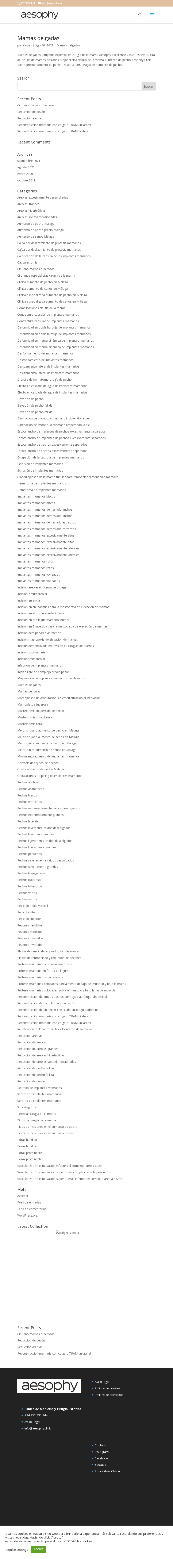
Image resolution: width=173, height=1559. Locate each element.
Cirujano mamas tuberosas (35, 105)
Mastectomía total (30, 724)
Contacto (101, 1445)
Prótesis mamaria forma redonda (40, 977)
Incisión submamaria (31, 652)
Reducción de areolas (32, 1042)
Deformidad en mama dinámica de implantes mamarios (55, 340)
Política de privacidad (109, 1395)
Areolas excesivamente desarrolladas (42, 197)
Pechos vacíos (27, 893)
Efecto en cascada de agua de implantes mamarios (52, 386)
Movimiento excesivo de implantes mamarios (48, 756)
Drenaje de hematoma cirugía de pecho (44, 379)
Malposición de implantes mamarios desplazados (51, 678)
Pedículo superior (29, 919)
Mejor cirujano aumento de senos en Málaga (48, 737)
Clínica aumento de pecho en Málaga (42, 282)
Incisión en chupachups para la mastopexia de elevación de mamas (63, 607)
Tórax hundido (27, 1140)
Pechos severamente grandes (37, 867)
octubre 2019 (26, 180)
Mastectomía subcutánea (34, 717)
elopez (27, 45)
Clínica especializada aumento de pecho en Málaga (52, 295)
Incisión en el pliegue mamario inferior (43, 620)
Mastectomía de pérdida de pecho (40, 711)
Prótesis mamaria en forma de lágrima (43, 971)
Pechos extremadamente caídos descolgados (48, 808)
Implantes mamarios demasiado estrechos (46, 522)
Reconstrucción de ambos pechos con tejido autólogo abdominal (62, 997)
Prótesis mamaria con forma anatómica (44, 964)
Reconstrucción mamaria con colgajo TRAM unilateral (54, 125)
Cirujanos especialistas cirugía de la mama (46, 275)
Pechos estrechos (29, 802)
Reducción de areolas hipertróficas (41, 1055)
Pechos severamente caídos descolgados (45, 860)
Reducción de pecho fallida (35, 1068)
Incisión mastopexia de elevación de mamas (47, 639)
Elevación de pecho (30, 399)
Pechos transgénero (31, 873)
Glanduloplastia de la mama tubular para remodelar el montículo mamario (68, 477)
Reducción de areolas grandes (37, 1049)
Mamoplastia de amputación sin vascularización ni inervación (59, 698)
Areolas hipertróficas (31, 210)
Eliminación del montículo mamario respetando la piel (54, 425)
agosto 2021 (26, 167)
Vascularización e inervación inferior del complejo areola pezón (60, 1166)
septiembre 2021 (28, 161)
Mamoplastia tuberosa (32, 704)
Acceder (22, 1196)
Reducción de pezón (31, 112)
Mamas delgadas (38, 38)
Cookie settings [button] (17, 1549)
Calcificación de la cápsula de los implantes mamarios (54, 256)
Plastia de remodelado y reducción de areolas (48, 951)
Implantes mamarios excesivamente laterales (48, 548)
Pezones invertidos (30, 938)
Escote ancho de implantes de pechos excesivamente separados (61, 431)
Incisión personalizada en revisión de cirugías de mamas (55, 646)
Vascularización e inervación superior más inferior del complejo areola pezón (69, 1179)
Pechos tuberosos (29, 880)
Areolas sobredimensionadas (37, 217)
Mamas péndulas (29, 691)
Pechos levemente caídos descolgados (43, 828)
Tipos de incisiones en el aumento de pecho (47, 1127)
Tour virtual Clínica (107, 1471)
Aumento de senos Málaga (35, 236)
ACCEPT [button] (38, 1549)
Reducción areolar (29, 118)
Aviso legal (102, 1382)
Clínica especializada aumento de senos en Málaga (52, 301)
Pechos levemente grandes (35, 834)
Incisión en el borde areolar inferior (41, 613)
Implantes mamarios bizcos (36, 496)
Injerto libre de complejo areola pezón (43, 672)
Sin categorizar (27, 1107)
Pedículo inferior (28, 912)
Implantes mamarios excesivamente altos (45, 535)
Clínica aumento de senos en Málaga (42, 289)
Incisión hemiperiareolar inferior (39, 633)
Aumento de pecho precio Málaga (40, 230)
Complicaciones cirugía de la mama (41, 308)
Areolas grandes (28, 204)
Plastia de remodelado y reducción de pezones (49, 958)
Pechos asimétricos (30, 789)
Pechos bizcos (27, 795)
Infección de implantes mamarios (40, 665)
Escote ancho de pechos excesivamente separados (52, 444)
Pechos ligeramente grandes (36, 847)
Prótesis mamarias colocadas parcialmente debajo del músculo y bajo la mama (71, 984)
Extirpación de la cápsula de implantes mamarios (50, 457)
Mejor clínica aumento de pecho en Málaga (47, 743)
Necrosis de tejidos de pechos (38, 763)
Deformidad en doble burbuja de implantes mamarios (54, 327)
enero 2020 (25, 174)
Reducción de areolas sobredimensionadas (46, 1062)
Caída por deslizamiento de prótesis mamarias (49, 243)
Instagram (102, 1452)
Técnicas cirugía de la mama (36, 1114)
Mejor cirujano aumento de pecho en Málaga (48, 730)
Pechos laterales (28, 821)
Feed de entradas (29, 1202)
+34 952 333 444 (35, 1415)
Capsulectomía (27, 262)
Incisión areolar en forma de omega (41, 587)
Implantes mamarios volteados (38, 574)
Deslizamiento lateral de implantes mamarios (48, 366)
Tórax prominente (29, 1153)
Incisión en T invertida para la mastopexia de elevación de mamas (62, 626)
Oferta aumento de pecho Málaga (40, 769)
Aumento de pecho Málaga (35, 224)
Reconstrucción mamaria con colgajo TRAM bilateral (53, 131)
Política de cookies (107, 1388)
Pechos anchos (27, 782)
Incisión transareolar (31, 659)
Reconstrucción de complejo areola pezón (46, 1003)
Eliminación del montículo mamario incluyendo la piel (53, 418)
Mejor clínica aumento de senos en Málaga (46, 750)
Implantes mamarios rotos (35, 561)
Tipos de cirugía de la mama (36, 1120)
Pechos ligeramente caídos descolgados (44, 841)
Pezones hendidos (29, 925)
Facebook (101, 1458)
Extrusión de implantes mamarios (40, 464)
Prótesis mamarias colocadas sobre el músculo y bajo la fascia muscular (67, 990)
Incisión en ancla (28, 600)
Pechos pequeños (29, 854)
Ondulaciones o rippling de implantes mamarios (49, 776)
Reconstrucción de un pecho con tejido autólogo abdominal (58, 1010)
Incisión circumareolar (32, 594)
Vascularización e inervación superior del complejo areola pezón (61, 1172)
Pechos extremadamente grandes (40, 815)
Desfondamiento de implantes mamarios (45, 353)
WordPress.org (27, 1215)
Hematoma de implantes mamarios (41, 483)
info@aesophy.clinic (37, 1428)
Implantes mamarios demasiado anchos (44, 509)
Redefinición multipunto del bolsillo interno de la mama (54, 1029)
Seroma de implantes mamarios (39, 1094)
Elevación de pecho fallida (35, 405)
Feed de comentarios (31, 1209)
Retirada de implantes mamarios (39, 1088)
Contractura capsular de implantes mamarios (48, 314)
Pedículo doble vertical (32, 906)
